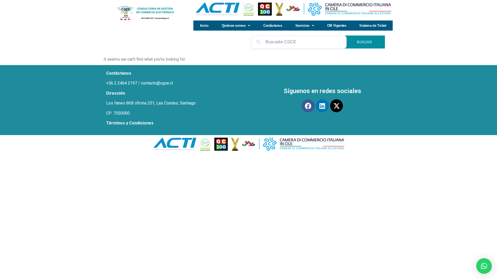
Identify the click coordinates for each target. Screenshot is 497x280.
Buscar (364, 42)
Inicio (204, 25)
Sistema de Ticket (372, 25)
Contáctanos (272, 25)
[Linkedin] (322, 105)
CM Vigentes (336, 25)
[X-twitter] (336, 105)
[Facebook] (308, 105)
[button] (484, 266)
